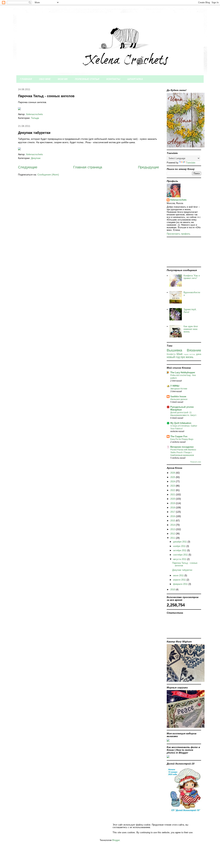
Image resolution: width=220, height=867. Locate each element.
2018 (173, 507)
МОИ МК (63, 79)
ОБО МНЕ (45, 79)
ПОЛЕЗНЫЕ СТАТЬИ (87, 79)
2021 (173, 494)
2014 (173, 525)
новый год (173, 357)
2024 (173, 481)
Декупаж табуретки (34, 133)
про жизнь (186, 357)
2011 (173, 538)
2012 (173, 533)
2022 (173, 490)
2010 (173, 589)
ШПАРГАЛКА (135, 79)
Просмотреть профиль (178, 233)
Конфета (171, 354)
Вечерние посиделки (182, 447)
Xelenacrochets (178, 200)
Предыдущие (148, 167)
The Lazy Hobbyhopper (182, 372)
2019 (173, 503)
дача (198, 354)
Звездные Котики (178, 388)
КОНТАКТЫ (113, 79)
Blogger (116, 840)
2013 (173, 529)
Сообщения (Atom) (48, 174)
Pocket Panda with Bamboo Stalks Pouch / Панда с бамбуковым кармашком (183, 452)
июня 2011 (178, 575)
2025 (173, 477)
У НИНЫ (174, 386)
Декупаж (35, 158)
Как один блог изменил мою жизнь (191, 329)
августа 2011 (180, 559)
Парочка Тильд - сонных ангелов (46, 96)
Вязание (194, 350)
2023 (173, 486)
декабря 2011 (180, 541)
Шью (180, 353)
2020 (173, 499)
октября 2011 (180, 550)
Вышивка (174, 350)
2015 (173, 520)
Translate (190, 162)
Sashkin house (178, 396)
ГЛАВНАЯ (26, 79)
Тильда (35, 118)
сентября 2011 (181, 554)
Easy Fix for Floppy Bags (181, 439)
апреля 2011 (179, 579)
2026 (173, 472)
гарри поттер (189, 354)
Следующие (27, 167)
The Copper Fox (178, 436)
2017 (173, 512)
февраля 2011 (180, 584)
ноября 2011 (179, 546)
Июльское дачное (179, 399)
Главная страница (87, 167)
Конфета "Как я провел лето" (192, 277)
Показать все (195, 462)
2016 (173, 516)
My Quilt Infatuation (180, 423)
